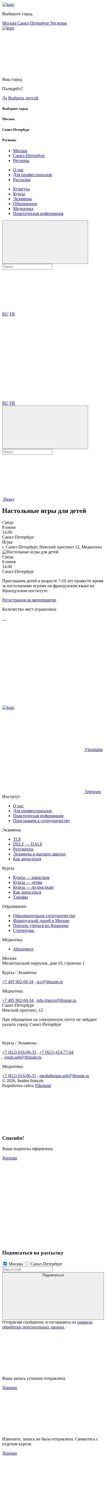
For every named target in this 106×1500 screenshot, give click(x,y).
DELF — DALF (27, 844)
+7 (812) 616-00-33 (19, 1052)
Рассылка (21, 179)
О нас (18, 169)
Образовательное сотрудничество (44, 915)
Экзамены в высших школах (39, 854)
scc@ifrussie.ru (50, 981)
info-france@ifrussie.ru (56, 1000)
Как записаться (27, 859)
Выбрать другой (23, 98)
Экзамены (22, 198)
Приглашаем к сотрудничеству (41, 820)
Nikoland (43, 1085)
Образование (25, 203)
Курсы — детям (27, 882)
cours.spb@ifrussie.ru (23, 1057)
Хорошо (9, 1158)
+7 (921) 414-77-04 (56, 1052)
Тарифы (20, 897)
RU (5, 314)
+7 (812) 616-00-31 (19, 1075)
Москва (9, 23)
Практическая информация (38, 213)
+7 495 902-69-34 (17, 981)
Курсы (19, 193)
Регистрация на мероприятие (29, 600)
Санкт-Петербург (34, 23)
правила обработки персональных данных (47, 1324)
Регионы (59, 23)
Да (4, 98)
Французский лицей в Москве (41, 920)
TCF (17, 839)
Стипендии (23, 930)
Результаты (23, 849)
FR (12, 314)
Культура (21, 189)
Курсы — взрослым (31, 877)
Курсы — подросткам (33, 887)
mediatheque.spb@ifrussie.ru (64, 1075)
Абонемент (23, 949)
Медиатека (23, 208)
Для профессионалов (32, 174)
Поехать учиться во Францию (40, 925)
